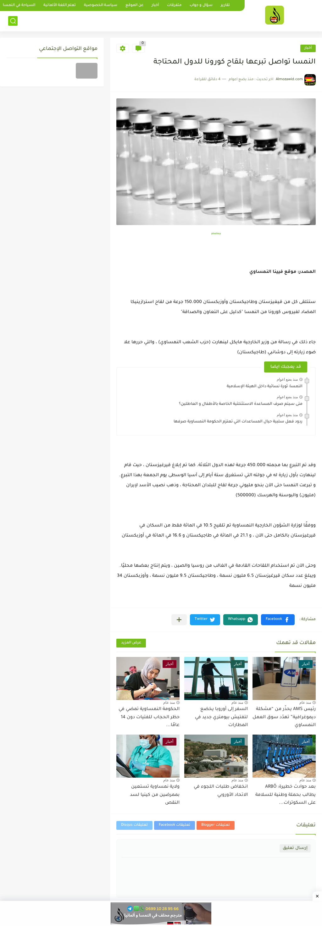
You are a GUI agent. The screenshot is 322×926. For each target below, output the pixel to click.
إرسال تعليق (295, 848)
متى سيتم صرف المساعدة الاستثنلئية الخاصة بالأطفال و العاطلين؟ (241, 404)
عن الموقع (134, 5)
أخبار (155, 5)
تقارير (225, 5)
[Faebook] (86, 71)
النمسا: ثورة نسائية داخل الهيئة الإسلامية (265, 386)
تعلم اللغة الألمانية (59, 5)
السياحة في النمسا (19, 5)
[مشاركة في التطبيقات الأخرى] (179, 619)
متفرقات (174, 5)
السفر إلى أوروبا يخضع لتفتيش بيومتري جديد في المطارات (221, 717)
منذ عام (305, 702)
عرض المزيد (131, 643)
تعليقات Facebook (174, 825)
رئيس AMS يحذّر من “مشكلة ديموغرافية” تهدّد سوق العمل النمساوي (284, 717)
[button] (278, 619)
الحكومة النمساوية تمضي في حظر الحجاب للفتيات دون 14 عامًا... (149, 717)
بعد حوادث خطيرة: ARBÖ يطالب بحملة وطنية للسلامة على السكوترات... (285, 795)
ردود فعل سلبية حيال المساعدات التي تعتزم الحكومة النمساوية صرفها (238, 422)
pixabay (216, 233)
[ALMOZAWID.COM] (274, 15)
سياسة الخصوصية (100, 5)
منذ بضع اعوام (287, 379)
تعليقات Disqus (134, 825)
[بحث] (13, 21)
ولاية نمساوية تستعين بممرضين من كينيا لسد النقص (155, 795)
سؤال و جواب (201, 5)
